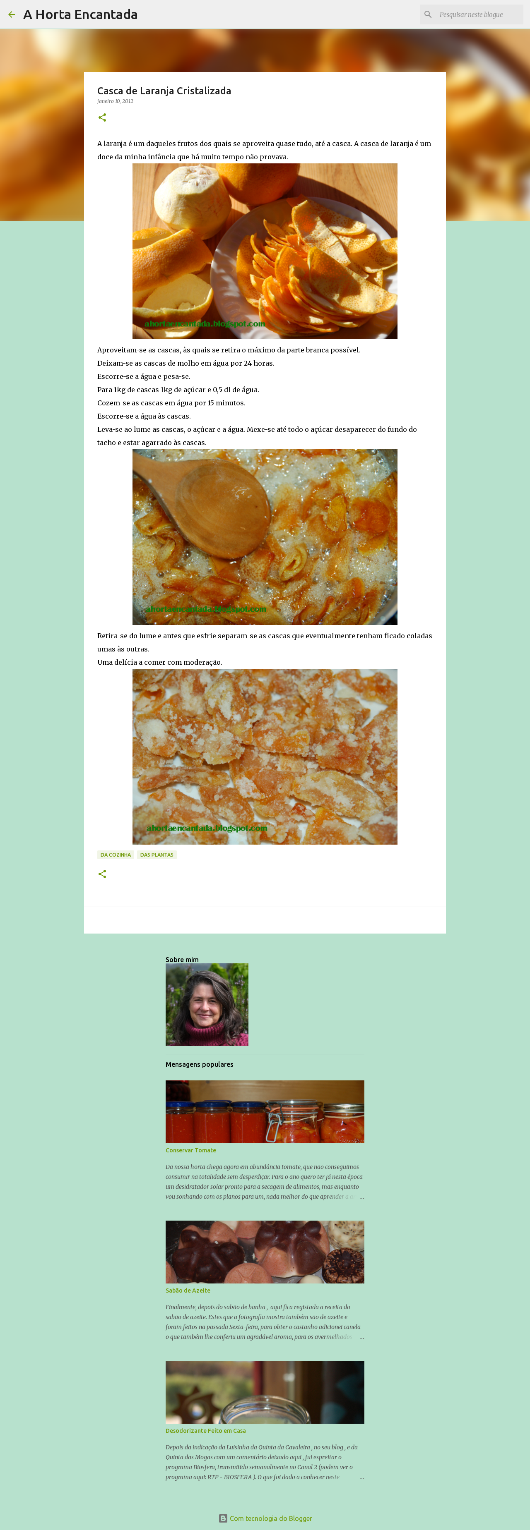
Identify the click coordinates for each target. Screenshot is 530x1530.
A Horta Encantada (80, 14)
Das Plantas (156, 854)
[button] (102, 118)
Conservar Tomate (191, 1150)
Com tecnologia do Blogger (270, 1518)
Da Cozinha (116, 854)
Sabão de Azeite (188, 1290)
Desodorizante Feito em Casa (206, 1430)
